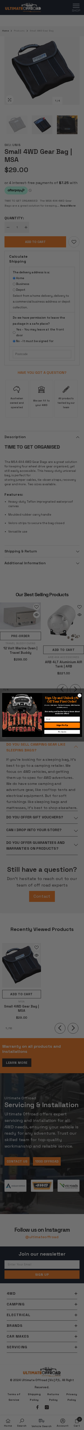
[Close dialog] (79, 695)
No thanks (62, 732)
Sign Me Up (62, 725)
